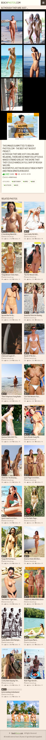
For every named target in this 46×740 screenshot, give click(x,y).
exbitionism (17, 181)
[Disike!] (16, 174)
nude (16, 185)
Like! (7, 174)
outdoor (8, 185)
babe (33, 181)
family (26, 181)
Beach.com (11, 2)
